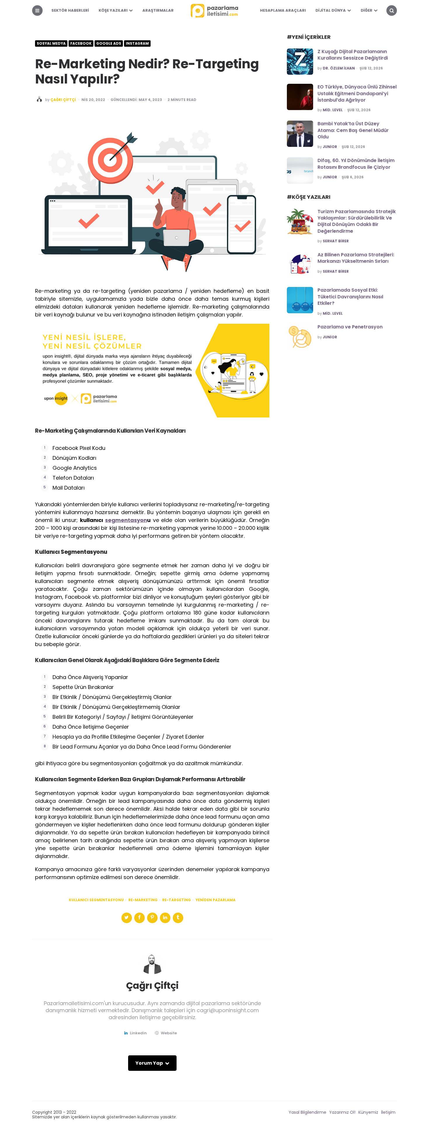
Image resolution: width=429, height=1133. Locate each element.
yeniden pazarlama (216, 900)
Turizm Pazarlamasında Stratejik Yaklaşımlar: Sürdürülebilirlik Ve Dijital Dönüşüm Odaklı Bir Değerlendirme (357, 221)
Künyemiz (368, 1112)
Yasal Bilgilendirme (307, 1112)
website (169, 1033)
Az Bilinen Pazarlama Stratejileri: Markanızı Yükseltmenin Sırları (356, 257)
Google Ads (108, 43)
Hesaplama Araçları (283, 10)
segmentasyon (126, 520)
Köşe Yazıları (113, 10)
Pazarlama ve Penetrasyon (350, 326)
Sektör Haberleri (70, 10)
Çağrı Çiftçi (63, 100)
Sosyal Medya (51, 43)
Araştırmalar (158, 10)
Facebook (81, 43)
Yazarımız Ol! (342, 1112)
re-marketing (143, 900)
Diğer (366, 10)
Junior (330, 147)
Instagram (137, 43)
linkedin (138, 1033)
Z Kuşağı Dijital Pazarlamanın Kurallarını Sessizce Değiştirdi (353, 54)
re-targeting (176, 900)
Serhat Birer (336, 241)
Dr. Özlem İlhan (339, 68)
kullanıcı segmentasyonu (96, 900)
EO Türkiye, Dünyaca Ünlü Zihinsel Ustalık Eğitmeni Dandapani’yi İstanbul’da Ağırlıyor (357, 93)
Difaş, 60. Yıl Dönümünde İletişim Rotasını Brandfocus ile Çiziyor (356, 163)
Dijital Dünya (330, 10)
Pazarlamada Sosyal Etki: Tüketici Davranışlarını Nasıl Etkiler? (350, 297)
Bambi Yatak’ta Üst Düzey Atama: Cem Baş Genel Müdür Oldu (353, 130)
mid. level (333, 110)
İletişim (388, 1112)
